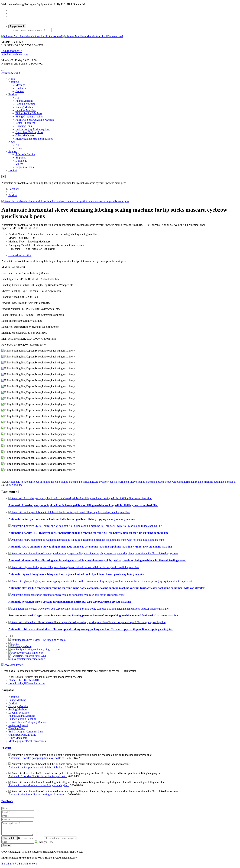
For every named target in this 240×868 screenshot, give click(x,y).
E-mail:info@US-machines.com (19, 863)
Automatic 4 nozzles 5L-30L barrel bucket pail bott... (37, 776)
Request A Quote (10, 72)
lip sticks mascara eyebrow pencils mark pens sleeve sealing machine (117, 481)
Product (12, 195)
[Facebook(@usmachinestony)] (26, 652)
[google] (13, 643)
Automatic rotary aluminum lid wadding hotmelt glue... (38, 785)
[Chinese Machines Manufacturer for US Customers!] (120, 36)
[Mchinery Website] (19, 646)
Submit (6, 845)
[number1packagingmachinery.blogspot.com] (34, 649)
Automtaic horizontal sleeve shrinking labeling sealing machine (43, 481)
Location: (13, 188)
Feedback (7, 801)
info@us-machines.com (14, 54)
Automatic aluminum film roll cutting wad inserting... (37, 794)
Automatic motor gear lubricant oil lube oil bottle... (36, 767)
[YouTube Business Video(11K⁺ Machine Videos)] (37, 639)
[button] (44, 842)
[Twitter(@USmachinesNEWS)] (27, 655)
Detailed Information (19, 255)
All (17, 97)
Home (11, 78)
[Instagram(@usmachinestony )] (26, 658)
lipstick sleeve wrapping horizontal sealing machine (184, 481)
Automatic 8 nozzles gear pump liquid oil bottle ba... (37, 757)
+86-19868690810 (11, 51)
